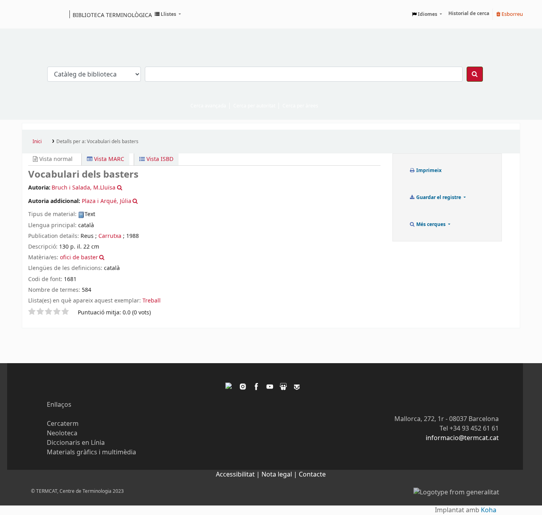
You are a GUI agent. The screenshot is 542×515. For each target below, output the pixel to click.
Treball (151, 301)
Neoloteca (62, 433)
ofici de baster (79, 257)
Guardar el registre (438, 197)
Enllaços (59, 405)
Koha (488, 510)
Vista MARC (108, 159)
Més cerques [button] (431, 224)
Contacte (312, 474)
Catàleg (31, 14)
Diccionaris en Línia (76, 443)
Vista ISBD (159, 159)
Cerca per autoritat (254, 105)
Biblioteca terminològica (112, 14)
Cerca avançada (208, 105)
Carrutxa (109, 236)
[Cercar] (475, 74)
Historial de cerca (468, 13)
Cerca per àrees (300, 105)
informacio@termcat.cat (462, 438)
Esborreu (511, 14)
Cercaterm (63, 424)
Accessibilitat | (238, 474)
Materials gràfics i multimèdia (91, 452)
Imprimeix (428, 170)
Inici (37, 141)
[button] (168, 14)
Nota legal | (280, 474)
